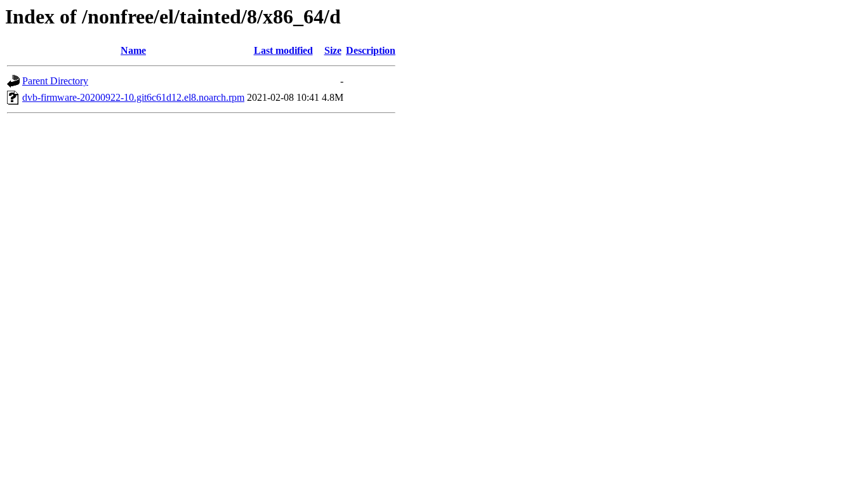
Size (332, 50)
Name (133, 50)
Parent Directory (55, 80)
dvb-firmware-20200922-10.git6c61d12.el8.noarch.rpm (133, 97)
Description (370, 50)
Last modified (283, 50)
